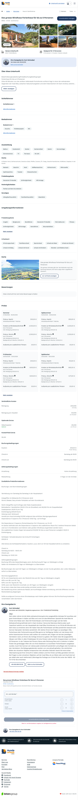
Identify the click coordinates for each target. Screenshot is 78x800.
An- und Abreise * (11, 694)
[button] (20, 35)
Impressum (31, 762)
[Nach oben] (74, 796)
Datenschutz (31, 767)
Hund (6, 707)
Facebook (7, 775)
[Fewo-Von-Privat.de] (64, 763)
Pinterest (7, 784)
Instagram (7, 782)
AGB (28, 764)
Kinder (7, 704)
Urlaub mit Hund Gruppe (12, 777)
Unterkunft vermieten (57, 3)
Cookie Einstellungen (34, 769)
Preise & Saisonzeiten (67, 711)
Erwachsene (8, 699)
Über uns (5, 762)
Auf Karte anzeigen (51, 276)
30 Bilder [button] (7, 44)
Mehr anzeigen (8, 89)
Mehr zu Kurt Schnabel (17, 64)
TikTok (6, 787)
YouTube (7, 780)
